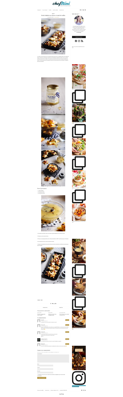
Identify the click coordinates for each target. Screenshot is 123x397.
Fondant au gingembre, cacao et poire (41, 315)
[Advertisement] (53, 70)
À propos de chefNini (40, 390)
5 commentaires (56, 17)
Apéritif (53, 13)
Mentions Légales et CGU (54, 390)
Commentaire (39, 353)
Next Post (61, 307)
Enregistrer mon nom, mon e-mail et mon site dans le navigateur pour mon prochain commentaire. (51, 375)
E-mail (38, 367)
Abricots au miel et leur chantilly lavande (52, 315)
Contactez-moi (47, 390)
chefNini (61, 394)
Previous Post (45, 307)
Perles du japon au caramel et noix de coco (64, 315)
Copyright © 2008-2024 (63, 390)
